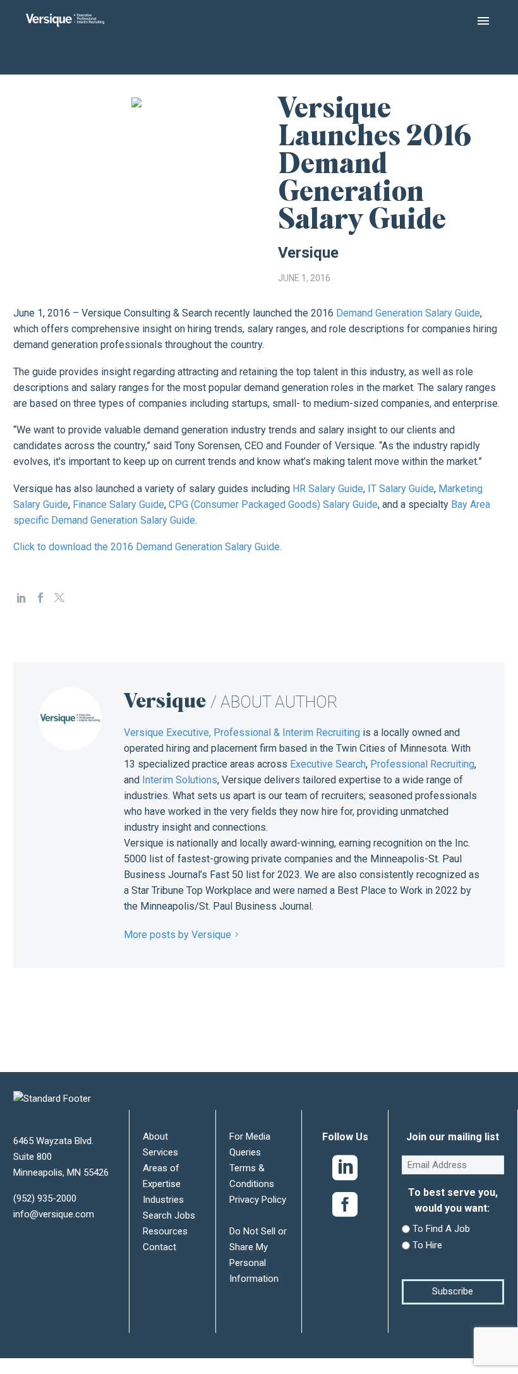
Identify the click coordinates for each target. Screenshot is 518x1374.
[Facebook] (40, 598)
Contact (159, 1247)
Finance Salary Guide (118, 504)
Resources (165, 1231)
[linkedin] (345, 1170)
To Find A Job (441, 1228)
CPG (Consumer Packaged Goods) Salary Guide (273, 504)
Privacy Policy (257, 1199)
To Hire (427, 1245)
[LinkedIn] (21, 598)
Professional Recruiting (422, 764)
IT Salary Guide (401, 489)
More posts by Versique (177, 935)
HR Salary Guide (327, 489)
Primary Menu (483, 20)
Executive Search (328, 764)
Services (160, 1152)
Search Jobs (169, 1215)
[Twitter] (59, 598)
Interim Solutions (179, 780)
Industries (163, 1199)
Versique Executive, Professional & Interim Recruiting (242, 732)
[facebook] (345, 1207)
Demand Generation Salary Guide (408, 313)
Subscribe (452, 1291)
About (155, 1136)
